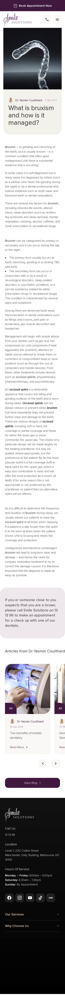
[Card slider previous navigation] (42, 763)
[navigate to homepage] (17, 20)
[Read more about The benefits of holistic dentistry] (27, 689)
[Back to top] (9, 980)
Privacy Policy (21, 993)
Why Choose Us (17, 926)
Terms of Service (42, 993)
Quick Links (13, 942)
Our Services (14, 914)
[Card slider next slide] (55, 763)
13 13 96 (10, 835)
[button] (19, 747)
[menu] (57, 19)
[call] (47, 19)
